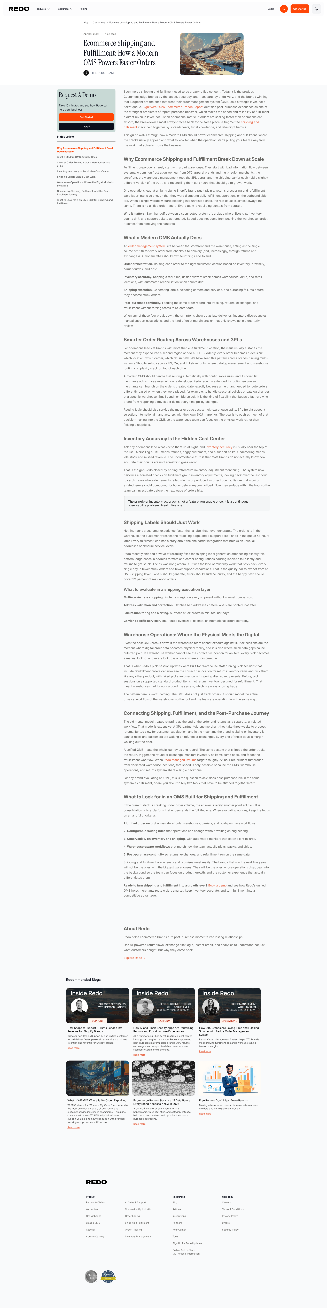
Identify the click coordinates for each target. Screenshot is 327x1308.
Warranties (92, 1209)
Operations (99, 22)
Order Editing (132, 1215)
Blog (86, 22)
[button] (43, 8)
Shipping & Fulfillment (137, 1222)
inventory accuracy (219, 447)
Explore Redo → (135, 958)
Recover (90, 1229)
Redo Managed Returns (180, 760)
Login (271, 8)
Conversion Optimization (138, 1209)
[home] (19, 9)
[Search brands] (284, 9)
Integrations (179, 1215)
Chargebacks (93, 1215)
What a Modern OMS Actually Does (77, 156)
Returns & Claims (95, 1202)
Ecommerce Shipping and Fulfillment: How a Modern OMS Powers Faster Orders (155, 22)
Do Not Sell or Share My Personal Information (186, 1252)
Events (226, 1222)
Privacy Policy (230, 1215)
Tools (175, 1236)
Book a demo (217, 885)
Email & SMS (93, 1222)
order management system (147, 246)
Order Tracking (133, 1229)
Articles (177, 1209)
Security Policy (230, 1229)
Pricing (84, 8)
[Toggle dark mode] (316, 8)
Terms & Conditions (233, 1209)
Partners (177, 1222)
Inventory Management (138, 1236)
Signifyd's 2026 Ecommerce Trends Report (173, 107)
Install (86, 126)
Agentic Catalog (95, 1236)
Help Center (179, 1229)
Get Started (299, 8)
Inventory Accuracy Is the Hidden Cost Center (83, 171)
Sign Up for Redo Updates (187, 1243)
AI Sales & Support (135, 1202)
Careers (226, 1202)
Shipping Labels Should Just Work (76, 176)
